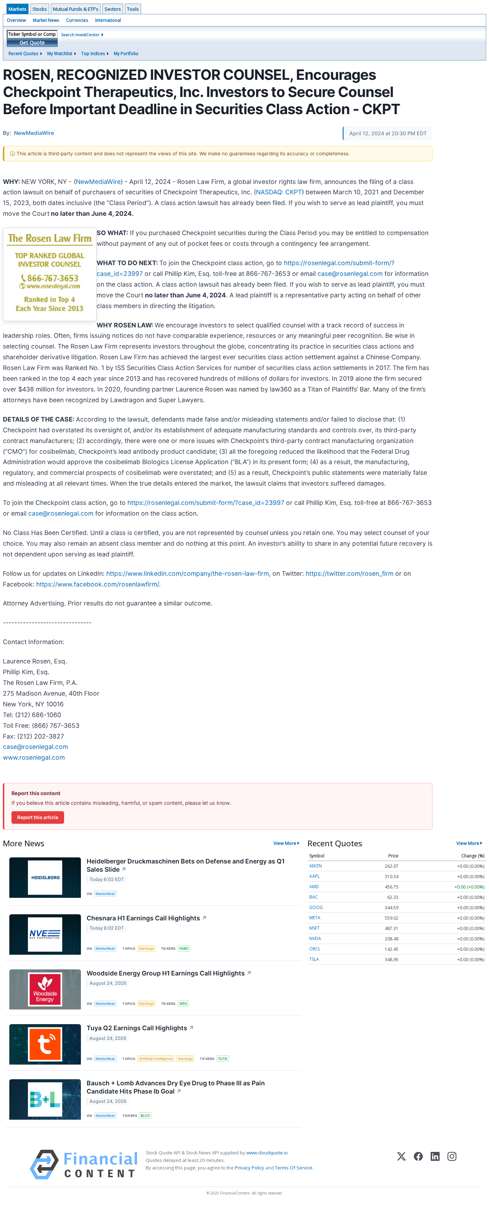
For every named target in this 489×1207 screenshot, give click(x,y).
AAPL (314, 876)
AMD (314, 887)
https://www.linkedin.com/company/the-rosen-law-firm (187, 573)
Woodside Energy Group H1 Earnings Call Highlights (169, 973)
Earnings (146, 948)
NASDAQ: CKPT (279, 192)
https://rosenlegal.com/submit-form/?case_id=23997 (205, 502)
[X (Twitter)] (401, 1164)
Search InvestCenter (80, 34)
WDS (183, 1004)
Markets (17, 9)
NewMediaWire (98, 181)
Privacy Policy (249, 1167)
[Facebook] (418, 1164)
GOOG (316, 907)
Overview (16, 20)
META (314, 918)
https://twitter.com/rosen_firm (349, 573)
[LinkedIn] (435, 1164)
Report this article (37, 817)
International (108, 20)
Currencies (77, 20)
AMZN (315, 866)
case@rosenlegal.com (350, 273)
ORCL (314, 949)
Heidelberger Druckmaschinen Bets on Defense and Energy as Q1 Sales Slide (186, 865)
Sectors (113, 9)
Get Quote (32, 42)
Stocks (40, 9)
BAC (313, 897)
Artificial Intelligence (156, 1059)
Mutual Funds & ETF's (75, 9)
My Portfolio (126, 53)
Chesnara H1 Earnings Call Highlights (147, 918)
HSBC (184, 948)
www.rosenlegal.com (34, 757)
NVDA (315, 938)
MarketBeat (105, 894)
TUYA (222, 1059)
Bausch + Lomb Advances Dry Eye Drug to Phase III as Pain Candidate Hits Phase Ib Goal (176, 1087)
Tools (133, 9)
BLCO (145, 1116)
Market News (46, 20)
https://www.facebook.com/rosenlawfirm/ (97, 584)
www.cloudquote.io (267, 1152)
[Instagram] (452, 1164)
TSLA (314, 959)
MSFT (314, 928)
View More (284, 843)
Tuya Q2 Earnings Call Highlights (140, 1028)
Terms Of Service (294, 1167)
